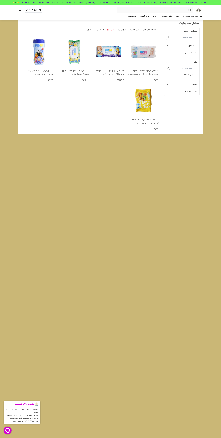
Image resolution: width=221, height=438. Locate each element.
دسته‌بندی (192, 45)
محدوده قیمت (191, 92)
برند (195, 62)
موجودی (193, 84)
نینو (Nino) (188, 75)
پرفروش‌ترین (122, 29)
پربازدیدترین (135, 29)
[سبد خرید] (19, 9)
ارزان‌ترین (100, 29)
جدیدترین (110, 29)
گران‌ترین (90, 29)
